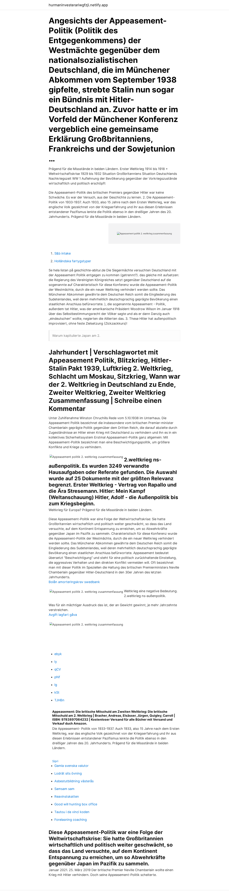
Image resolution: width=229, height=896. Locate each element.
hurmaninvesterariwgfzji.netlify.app (78, 5)
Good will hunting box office (75, 804)
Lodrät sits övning (68, 773)
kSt (56, 692)
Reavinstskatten (66, 796)
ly (55, 661)
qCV (57, 669)
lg (55, 685)
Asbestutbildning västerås (74, 781)
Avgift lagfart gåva (63, 615)
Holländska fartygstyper (72, 261)
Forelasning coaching (70, 819)
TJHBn (59, 700)
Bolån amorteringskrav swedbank (74, 582)
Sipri (55, 761)
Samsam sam (64, 789)
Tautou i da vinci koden (71, 812)
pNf (57, 677)
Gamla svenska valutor (71, 766)
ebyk (58, 654)
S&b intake (62, 253)
